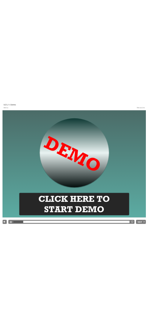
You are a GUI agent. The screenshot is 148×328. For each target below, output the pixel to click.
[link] (6, 107)
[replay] (132, 222)
